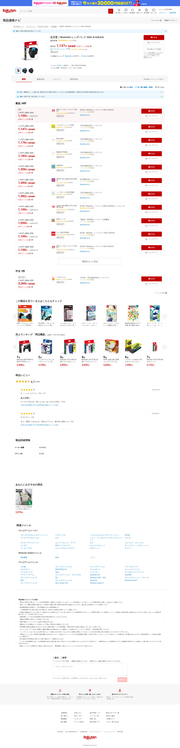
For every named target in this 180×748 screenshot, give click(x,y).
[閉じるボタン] (165, 31)
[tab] (24, 79)
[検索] (110, 11)
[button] (126, 11)
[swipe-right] (165, 316)
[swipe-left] (15, 316)
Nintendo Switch (43, 26)
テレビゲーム (30, 26)
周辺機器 (54, 26)
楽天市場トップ (19, 26)
